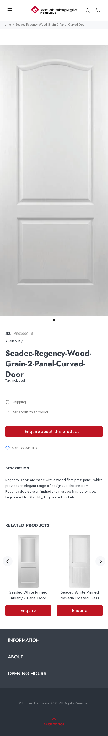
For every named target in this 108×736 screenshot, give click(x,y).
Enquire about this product (52, 431)
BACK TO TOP (54, 724)
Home (7, 24)
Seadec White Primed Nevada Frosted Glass (80, 595)
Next (100, 561)
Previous (8, 561)
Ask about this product (30, 412)
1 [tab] (54, 320)
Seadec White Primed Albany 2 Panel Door (28, 595)
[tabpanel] (54, 180)
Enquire (28, 610)
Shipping (19, 402)
